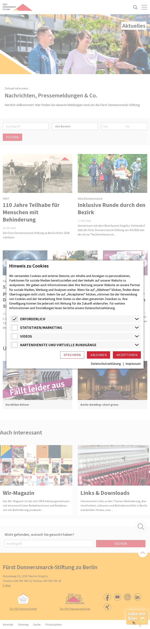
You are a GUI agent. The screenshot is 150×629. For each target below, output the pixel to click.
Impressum (133, 363)
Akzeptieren (126, 355)
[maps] (14, 346)
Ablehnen (98, 355)
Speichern (72, 355)
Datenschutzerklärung (100, 308)
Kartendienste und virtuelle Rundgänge (58, 345)
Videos (26, 336)
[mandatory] (14, 320)
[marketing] (14, 329)
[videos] (14, 338)
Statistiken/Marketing (41, 327)
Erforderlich (32, 319)
